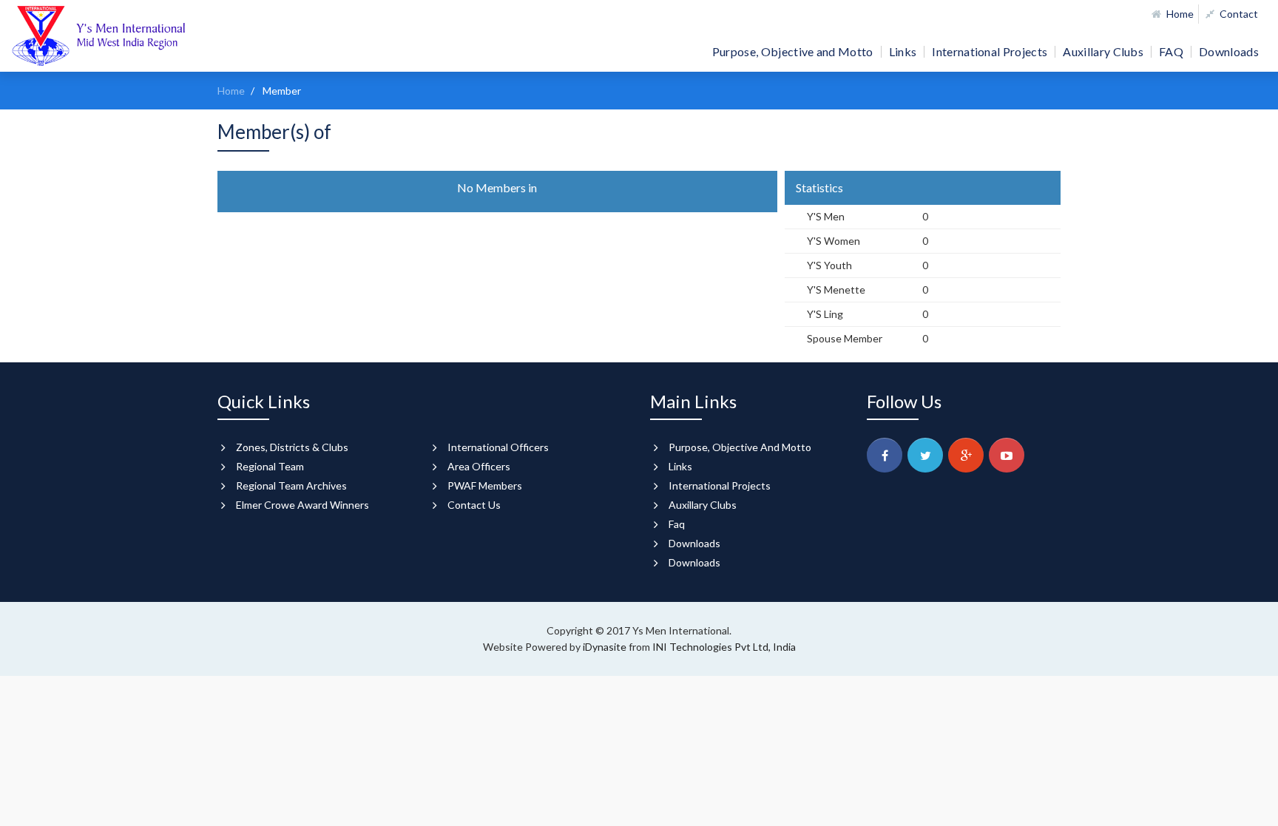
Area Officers (478, 466)
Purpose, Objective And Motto (740, 447)
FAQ (1171, 52)
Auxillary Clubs (1103, 52)
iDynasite (606, 646)
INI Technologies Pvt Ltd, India (724, 646)
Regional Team (270, 466)
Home (1179, 13)
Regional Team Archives (291, 485)
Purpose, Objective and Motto (792, 52)
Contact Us (474, 504)
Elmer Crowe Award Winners (302, 504)
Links (903, 52)
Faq (677, 524)
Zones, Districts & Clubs (292, 447)
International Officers (498, 447)
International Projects (989, 52)
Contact (1237, 13)
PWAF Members (484, 485)
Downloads (1229, 52)
